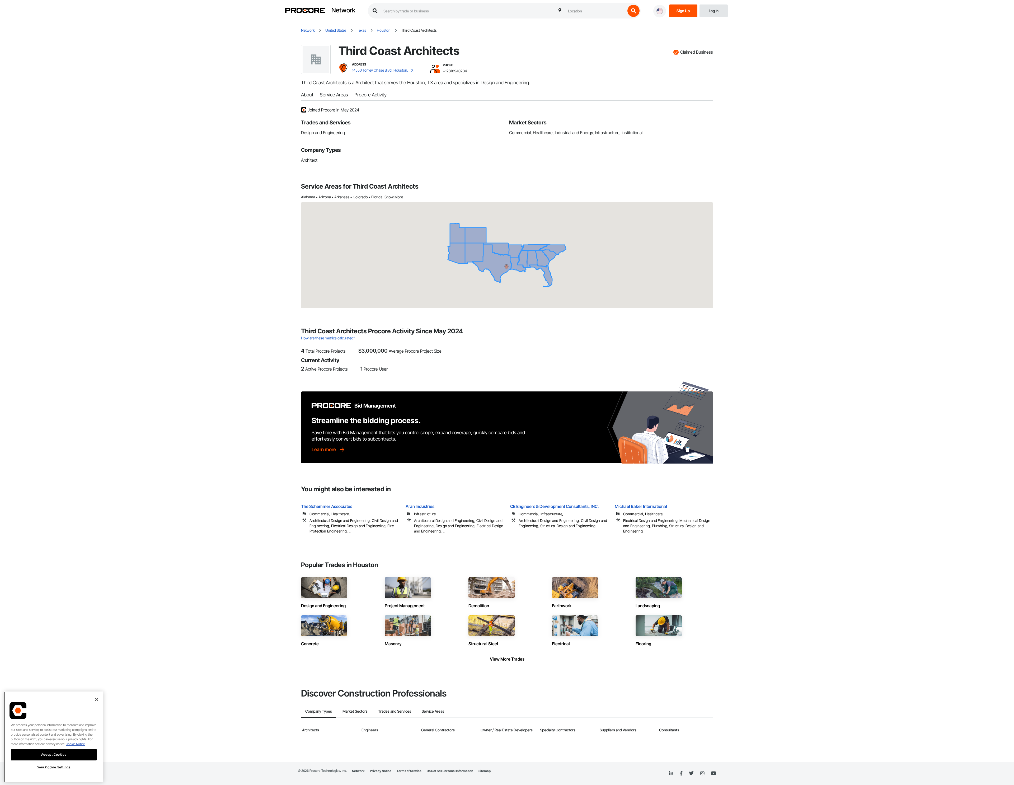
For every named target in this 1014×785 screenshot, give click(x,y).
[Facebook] (681, 773)
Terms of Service (409, 771)
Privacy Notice (380, 771)
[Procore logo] (305, 11)
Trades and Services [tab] (394, 711)
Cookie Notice (75, 744)
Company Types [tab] (318, 711)
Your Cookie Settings (54, 767)
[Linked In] (671, 773)
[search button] (633, 11)
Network (343, 10)
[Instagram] (702, 773)
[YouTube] (713, 773)
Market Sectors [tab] (355, 711)
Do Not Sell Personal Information (450, 771)
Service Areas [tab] (433, 711)
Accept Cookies (53, 754)
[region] (53, 736)
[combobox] (595, 11)
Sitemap (484, 771)
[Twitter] (691, 773)
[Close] (96, 699)
